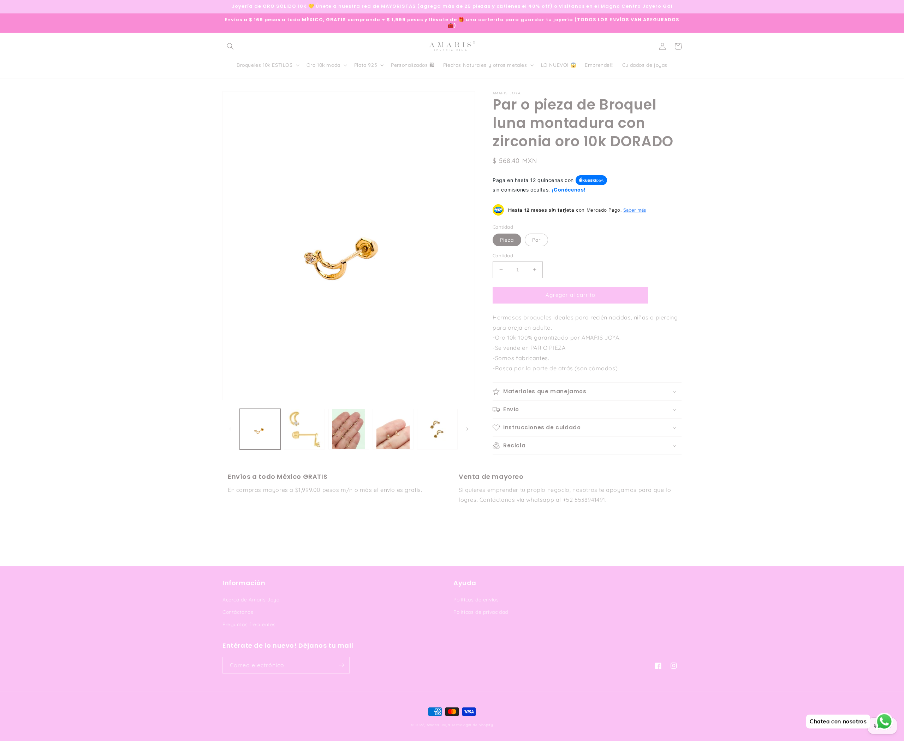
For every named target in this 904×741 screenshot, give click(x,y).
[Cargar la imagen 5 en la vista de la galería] (437, 429)
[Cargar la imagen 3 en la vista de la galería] (348, 429)
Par (536, 240)
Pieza (507, 240)
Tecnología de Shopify (472, 725)
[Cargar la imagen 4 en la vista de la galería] (393, 429)
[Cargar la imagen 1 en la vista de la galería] (260, 429)
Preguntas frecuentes (249, 624)
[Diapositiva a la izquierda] (230, 429)
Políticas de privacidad (480, 612)
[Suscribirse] (341, 665)
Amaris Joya (438, 725)
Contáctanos (238, 612)
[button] (230, 46)
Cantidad (503, 255)
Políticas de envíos (476, 599)
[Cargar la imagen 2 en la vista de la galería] (304, 429)
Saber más (634, 209)
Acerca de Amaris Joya (251, 599)
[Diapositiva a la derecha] (467, 429)
